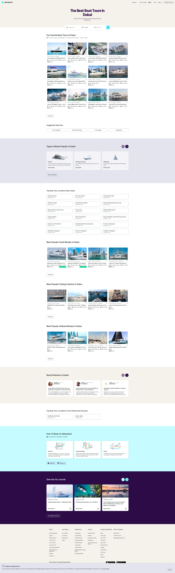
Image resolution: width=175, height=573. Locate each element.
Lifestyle (90, 535)
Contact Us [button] (51, 555)
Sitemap (51, 553)
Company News (91, 533)
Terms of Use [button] (40, 568)
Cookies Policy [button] (52, 545)
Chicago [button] (102, 547)
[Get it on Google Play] (61, 463)
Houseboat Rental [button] (79, 540)
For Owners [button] (64, 535)
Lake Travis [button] (103, 542)
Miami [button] (102, 533)
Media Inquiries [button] (52, 537)
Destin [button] (102, 554)
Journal (90, 529)
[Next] (127, 146)
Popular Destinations (106, 529)
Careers (51, 535)
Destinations (90, 540)
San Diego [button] (103, 540)
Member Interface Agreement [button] (53, 550)
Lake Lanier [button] (103, 535)
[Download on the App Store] (51, 463)
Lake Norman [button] (104, 549)
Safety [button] (63, 540)
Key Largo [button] (103, 552)
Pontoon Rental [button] (78, 542)
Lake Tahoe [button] (103, 537)
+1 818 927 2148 (117, 535)
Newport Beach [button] (104, 545)
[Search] (108, 27)
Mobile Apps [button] (65, 537)
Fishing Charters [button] (78, 537)
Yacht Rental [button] (77, 545)
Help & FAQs (116, 533)
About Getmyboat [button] (53, 533)
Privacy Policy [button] (105, 568)
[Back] (123, 146)
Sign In (160, 2)
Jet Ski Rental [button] (78, 535)
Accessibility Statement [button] (54, 547)
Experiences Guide (92, 537)
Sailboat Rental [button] (78, 547)
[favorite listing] (65, 56)
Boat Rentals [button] (78, 533)
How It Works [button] (65, 533)
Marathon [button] (103, 557)
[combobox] (73, 27)
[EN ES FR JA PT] (150, 2)
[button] (143, 2)
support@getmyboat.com (119, 537)
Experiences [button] (78, 529)
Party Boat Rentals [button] (79, 553)
